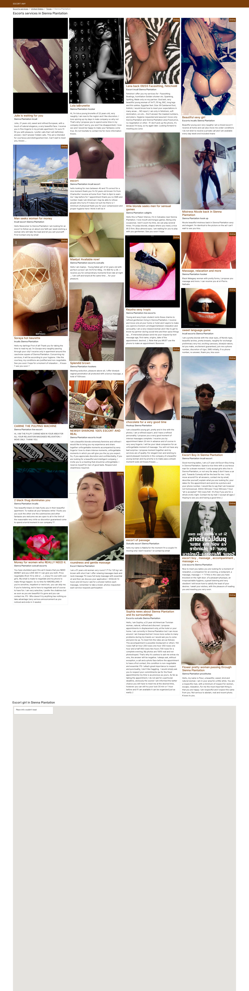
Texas (49, 9)
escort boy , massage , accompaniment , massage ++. (208, 559)
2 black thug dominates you (32, 500)
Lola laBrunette (80, 105)
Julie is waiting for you (28, 115)
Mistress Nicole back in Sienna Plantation (202, 213)
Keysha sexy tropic (138, 309)
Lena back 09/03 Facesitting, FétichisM (151, 86)
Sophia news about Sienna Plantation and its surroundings (150, 613)
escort (74, 180)
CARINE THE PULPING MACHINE (35, 426)
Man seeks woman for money (33, 218)
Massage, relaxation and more (201, 270)
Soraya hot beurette (27, 338)
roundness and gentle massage (90, 562)
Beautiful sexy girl (193, 117)
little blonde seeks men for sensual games (148, 207)
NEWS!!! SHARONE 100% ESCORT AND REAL (95, 432)
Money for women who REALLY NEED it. (40, 562)
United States (37, 9)
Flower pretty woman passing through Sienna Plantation (207, 669)
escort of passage (138, 540)
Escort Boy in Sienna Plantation (202, 455)
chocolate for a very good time (146, 422)
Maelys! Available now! (85, 259)
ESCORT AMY (19, 3)
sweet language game (196, 330)
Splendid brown (80, 363)
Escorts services (20, 9)
